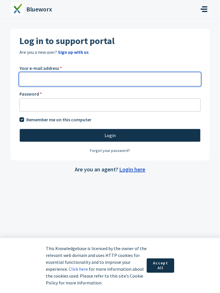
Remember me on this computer (58, 119)
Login (110, 135)
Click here (78, 269)
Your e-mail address (40, 68)
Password (30, 94)
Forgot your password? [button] (110, 150)
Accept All (160, 265)
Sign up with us (73, 52)
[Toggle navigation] (204, 9)
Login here (132, 169)
